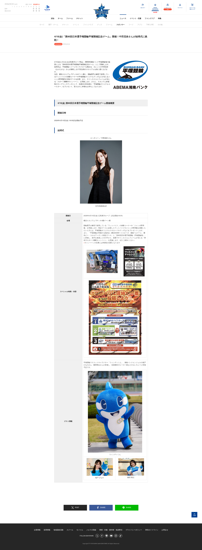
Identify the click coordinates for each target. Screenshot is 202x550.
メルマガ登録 (91, 530)
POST (77, 507)
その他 (160, 24)
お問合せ (165, 530)
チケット (79, 18)
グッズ (99, 24)
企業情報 (37, 530)
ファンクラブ (150, 18)
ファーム (69, 18)
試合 (52, 18)
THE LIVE (150, 24)
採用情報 (47, 530)
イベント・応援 (135, 18)
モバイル (79, 530)
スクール (70, 530)
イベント (76, 24)
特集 (159, 18)
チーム (60, 18)
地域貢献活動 (58, 530)
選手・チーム (53, 24)
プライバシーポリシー (134, 530)
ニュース (123, 18)
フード (131, 24)
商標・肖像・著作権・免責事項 (110, 530)
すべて (42, 24)
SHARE (102, 507)
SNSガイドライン (151, 530)
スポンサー (120, 24)
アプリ (139, 24)
